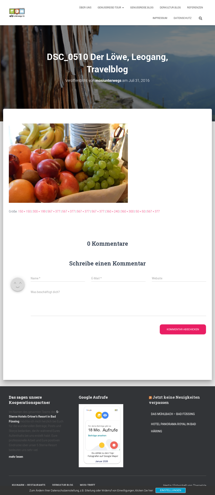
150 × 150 (24, 211)
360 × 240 (112, 211)
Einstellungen (170, 490)
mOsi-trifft (87, 485)
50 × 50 (140, 211)
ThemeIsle (199, 485)
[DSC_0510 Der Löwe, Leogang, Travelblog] (68, 163)
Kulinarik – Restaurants (28, 485)
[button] (123, 7)
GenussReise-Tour (110, 7)
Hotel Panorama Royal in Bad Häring (173, 427)
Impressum (160, 18)
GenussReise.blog (141, 7)
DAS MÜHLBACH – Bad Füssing (173, 414)
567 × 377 (53, 211)
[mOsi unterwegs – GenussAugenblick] (17, 12)
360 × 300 (127, 211)
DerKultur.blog (170, 7)
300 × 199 (39, 211)
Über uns (85, 7)
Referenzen (195, 7)
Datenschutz (182, 18)
